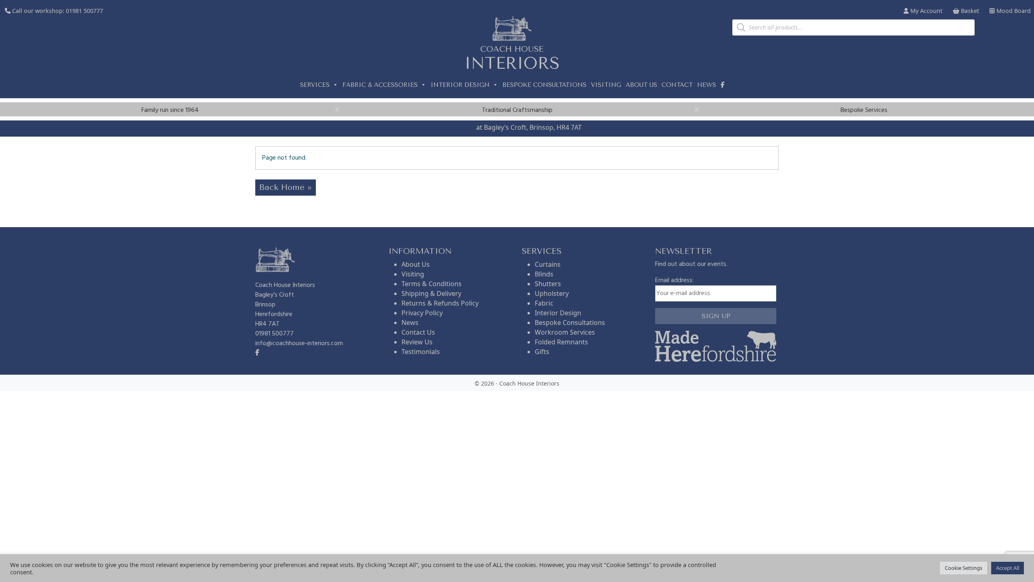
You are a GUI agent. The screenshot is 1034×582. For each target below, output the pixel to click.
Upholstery (552, 293)
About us (641, 85)
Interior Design (460, 85)
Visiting (606, 85)
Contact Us (418, 332)
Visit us (464, 127)
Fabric (544, 303)
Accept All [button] (1007, 567)
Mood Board (1013, 11)
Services (315, 85)
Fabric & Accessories (380, 85)
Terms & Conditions (431, 283)
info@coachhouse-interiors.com (299, 343)
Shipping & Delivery (431, 293)
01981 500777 (84, 11)
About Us (415, 264)
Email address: (674, 281)
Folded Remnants (561, 341)
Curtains (548, 264)
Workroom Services (565, 332)
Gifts (542, 351)
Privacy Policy (422, 312)
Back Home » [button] (285, 187)
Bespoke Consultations (544, 85)
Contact (677, 85)
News (706, 85)
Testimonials (420, 351)
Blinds (544, 274)
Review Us (417, 341)
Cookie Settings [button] (963, 567)
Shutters (548, 283)
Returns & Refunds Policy (440, 303)
